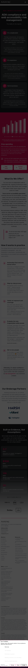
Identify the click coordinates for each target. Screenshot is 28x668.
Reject (18, 665)
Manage (12, 665)
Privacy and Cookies (4, 665)
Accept (23, 665)
